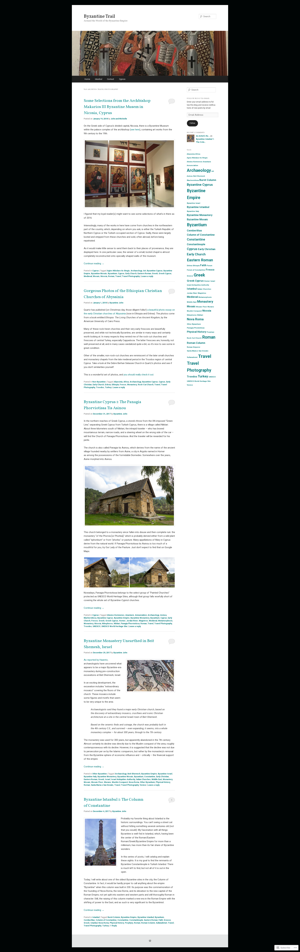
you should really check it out (138, 374)
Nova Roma (134, 782)
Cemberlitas (89, 920)
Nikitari (117, 623)
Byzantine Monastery (139, 618)
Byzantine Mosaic (99, 273)
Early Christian (162, 776)
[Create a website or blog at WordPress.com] (150, 941)
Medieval (88, 276)
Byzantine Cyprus (154, 271)
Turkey (108, 387)
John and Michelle (119, 119)
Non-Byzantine (99, 382)
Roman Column (148, 923)
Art (144, 271)
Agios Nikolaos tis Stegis (118, 271)
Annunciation (141, 615)
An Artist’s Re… (203, 136)
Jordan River (132, 621)
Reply (113, 926)
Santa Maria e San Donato (102, 785)
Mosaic (96, 276)
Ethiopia (115, 385)
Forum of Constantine (196, 270)
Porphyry (129, 923)
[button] (106, 572)
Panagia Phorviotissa (130, 623)
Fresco (123, 385)
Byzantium (112, 273)
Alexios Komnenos (115, 615)
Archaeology (136, 271)
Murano (107, 782)
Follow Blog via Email (198, 98)
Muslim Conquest (120, 782)
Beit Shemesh (134, 774)
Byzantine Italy (90, 776)
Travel (118, 276)
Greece (167, 920)
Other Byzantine (99, 774)
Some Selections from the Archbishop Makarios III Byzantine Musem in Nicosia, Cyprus (117, 107)
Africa (126, 382)
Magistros (143, 621)
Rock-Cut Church (145, 385)
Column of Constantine (106, 920)
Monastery (132, 385)
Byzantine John (116, 303)
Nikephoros (107, 623)
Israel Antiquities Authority (123, 779)
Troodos (100, 387)
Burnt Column (114, 917)
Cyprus (122, 79)
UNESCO (96, 626)
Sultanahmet (161, 923)
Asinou (163, 615)
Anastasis (129, 615)
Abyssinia (118, 382)
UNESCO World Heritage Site (114, 626)
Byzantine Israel (165, 774)
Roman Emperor (193, 347)
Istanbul (98, 79)
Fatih (161, 920)
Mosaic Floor (97, 782)
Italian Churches (143, 779)
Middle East (157, 779)
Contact (110, 79)
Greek (155, 273)
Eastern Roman (144, 273)
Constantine (149, 776)
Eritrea (108, 385)
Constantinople (136, 920)
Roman (111, 276)
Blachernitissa (90, 618)
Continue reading (94, 263)
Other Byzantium (147, 782)
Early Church (131, 273)
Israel (107, 779)
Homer (122, 621)
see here (135, 129)
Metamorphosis (165, 621)
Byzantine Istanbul (146, 917)
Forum (209, 266)
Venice (143, 785)
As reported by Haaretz (96, 659)
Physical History (163, 782)
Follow (192, 123)
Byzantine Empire (122, 618)
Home (87, 79)
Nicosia (103, 276)
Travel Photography (131, 276)
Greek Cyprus (165, 273)
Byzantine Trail (99, 16)
